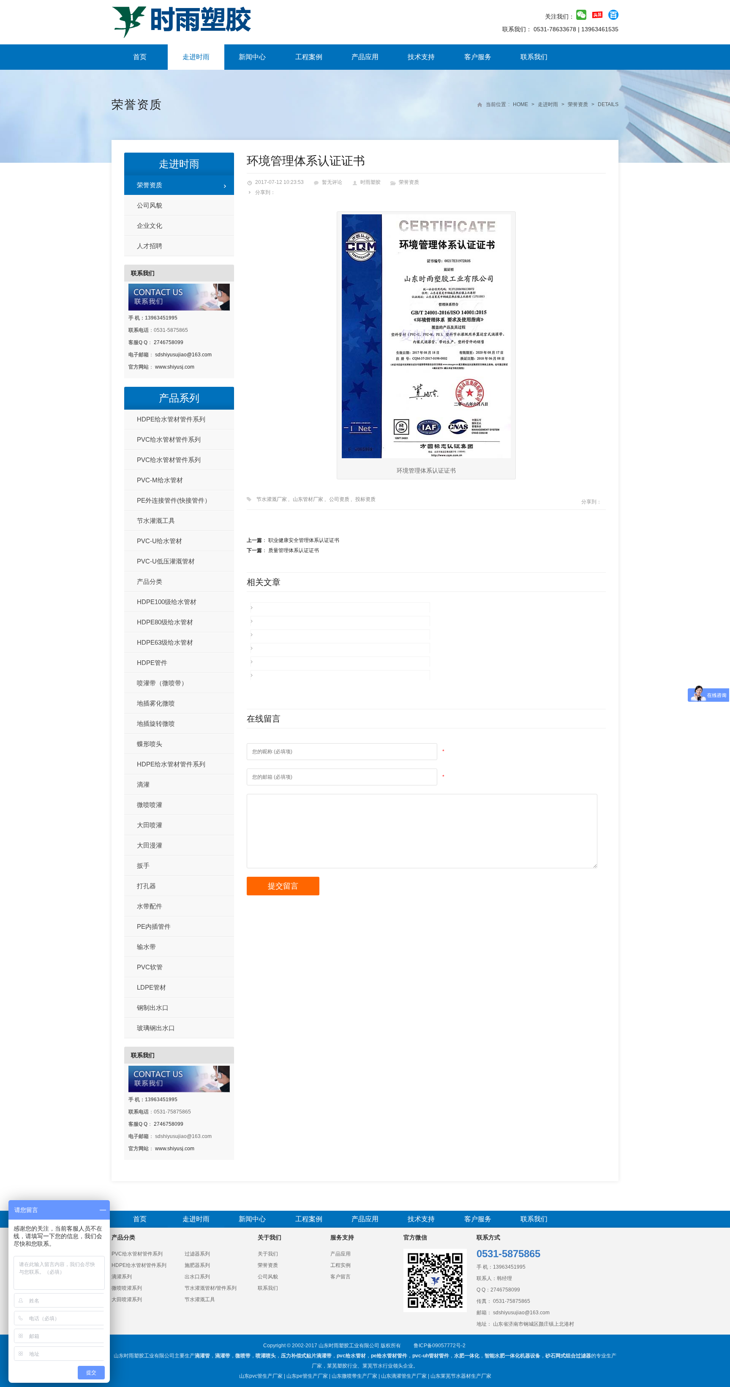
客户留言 (340, 1277)
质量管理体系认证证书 (293, 550)
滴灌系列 (122, 1277)
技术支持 (421, 56)
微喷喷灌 (149, 804)
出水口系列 (197, 1277)
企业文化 (149, 225)
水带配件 (149, 906)
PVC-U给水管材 (159, 540)
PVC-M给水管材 (160, 480)
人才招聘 (149, 245)
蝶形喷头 (149, 743)
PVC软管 (150, 967)
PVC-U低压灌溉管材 (166, 561)
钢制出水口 (153, 1007)
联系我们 (534, 56)
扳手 (143, 865)
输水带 (146, 946)
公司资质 (339, 499)
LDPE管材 (151, 987)
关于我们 (268, 1254)
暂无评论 (332, 182)
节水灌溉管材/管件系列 (211, 1288)
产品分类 (149, 581)
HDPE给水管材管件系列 (171, 419)
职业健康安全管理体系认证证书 (303, 540)
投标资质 (365, 499)
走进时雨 (196, 56)
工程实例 (340, 1265)
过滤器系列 (197, 1254)
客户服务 (477, 56)
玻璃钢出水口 (156, 1027)
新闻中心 (252, 56)
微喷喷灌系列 (127, 1288)
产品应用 (365, 56)
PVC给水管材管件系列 (169, 439)
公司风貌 (149, 205)
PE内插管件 (154, 926)
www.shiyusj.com (174, 367)
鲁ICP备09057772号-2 (440, 1346)
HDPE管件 (152, 662)
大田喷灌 (149, 825)
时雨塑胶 (370, 182)
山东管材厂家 (308, 499)
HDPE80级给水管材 (165, 622)
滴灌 (143, 784)
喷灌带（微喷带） (162, 683)
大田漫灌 (149, 845)
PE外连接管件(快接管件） (174, 500)
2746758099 (168, 342)
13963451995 (509, 1267)
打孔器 (146, 885)
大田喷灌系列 (127, 1299)
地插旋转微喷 (156, 723)
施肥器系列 (197, 1265)
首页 (140, 56)
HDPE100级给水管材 (166, 601)
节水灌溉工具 (156, 520)
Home (520, 104)
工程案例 (308, 56)
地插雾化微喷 (156, 703)
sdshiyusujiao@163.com (183, 355)
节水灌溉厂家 (271, 499)
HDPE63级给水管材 (165, 642)
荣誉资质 (137, 104)
